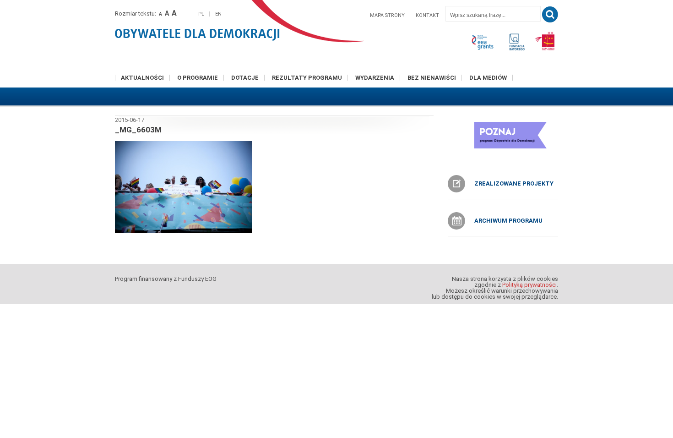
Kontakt (427, 15)
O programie (197, 77)
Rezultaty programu (307, 77)
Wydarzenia (374, 77)
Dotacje (245, 77)
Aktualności (142, 77)
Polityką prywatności (529, 284)
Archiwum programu (508, 220)
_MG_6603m (138, 129)
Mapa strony (387, 15)
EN (218, 14)
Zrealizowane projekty (514, 183)
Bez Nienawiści (431, 77)
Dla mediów (488, 77)
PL (201, 14)
